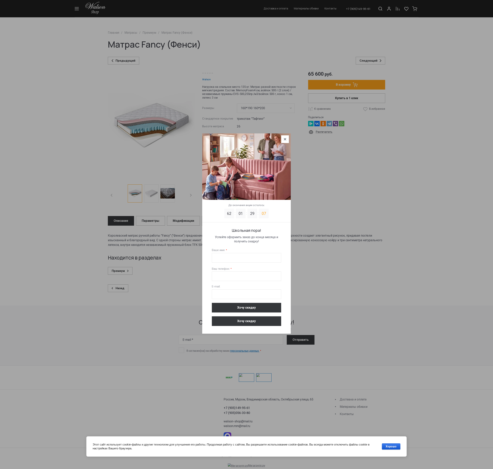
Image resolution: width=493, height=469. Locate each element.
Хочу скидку (246, 307)
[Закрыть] (285, 139)
